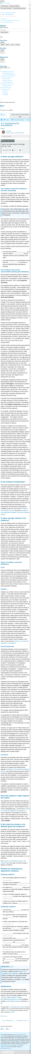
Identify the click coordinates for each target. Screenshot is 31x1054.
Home (7, 119)
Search (3, 1052)
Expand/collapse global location (29, 119)
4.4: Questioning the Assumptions (16, 1007)
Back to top (3, 1016)
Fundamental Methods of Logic (11, 999)
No (9, 1029)
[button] (5, 92)
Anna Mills (8, 131)
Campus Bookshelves (19, 119)
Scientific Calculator (7, 82)
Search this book (4, 27)
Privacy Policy (4, 1045)
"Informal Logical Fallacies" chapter (11, 997)
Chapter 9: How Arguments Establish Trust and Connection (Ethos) (15, 512)
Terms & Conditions (12, 1045)
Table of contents (7, 136)
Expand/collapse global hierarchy (2, 120)
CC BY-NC (7, 1010)
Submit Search (4, 32)
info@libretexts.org (6, 1048)
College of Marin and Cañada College (15, 132)
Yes (4, 1029)
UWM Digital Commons (13, 1001)
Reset (2, 42)
